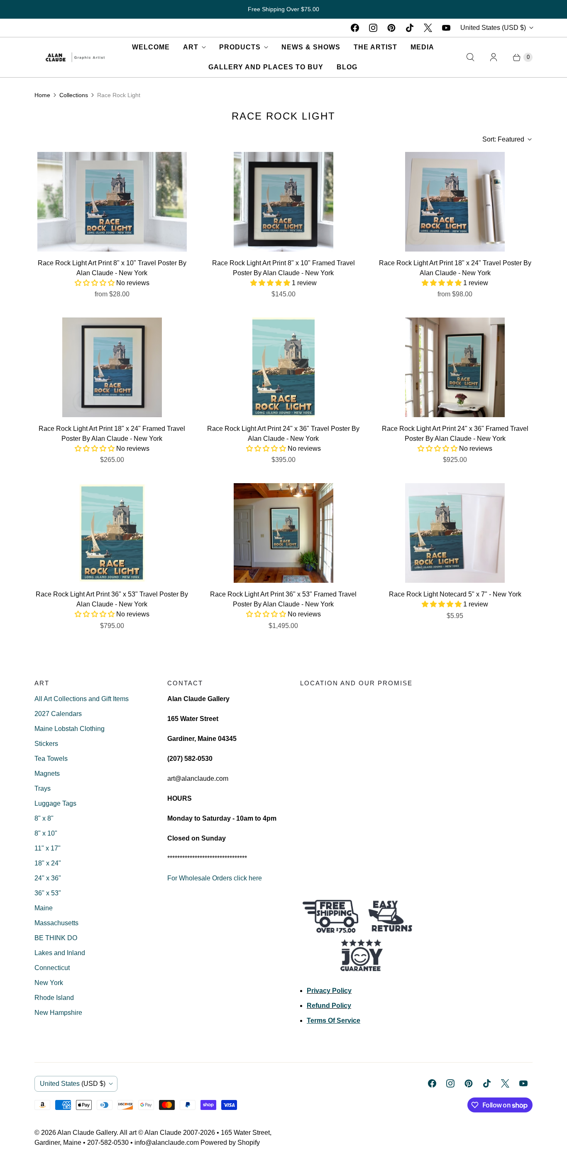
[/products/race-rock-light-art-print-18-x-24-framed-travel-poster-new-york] (112, 367)
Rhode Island (54, 997)
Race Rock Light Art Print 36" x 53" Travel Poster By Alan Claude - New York (112, 599)
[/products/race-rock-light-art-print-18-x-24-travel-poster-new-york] (455, 202)
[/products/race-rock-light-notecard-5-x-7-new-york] (455, 533)
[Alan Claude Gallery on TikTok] (410, 28)
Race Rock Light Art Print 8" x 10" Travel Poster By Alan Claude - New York (112, 267)
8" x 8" (44, 818)
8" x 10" (45, 833)
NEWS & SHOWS (310, 47)
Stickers (46, 743)
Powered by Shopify (230, 1142)
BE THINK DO (55, 937)
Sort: (503, 139)
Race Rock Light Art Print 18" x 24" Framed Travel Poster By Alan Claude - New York (112, 433)
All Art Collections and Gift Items (81, 698)
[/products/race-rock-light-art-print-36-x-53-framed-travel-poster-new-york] (283, 533)
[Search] (470, 57)
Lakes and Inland (59, 952)
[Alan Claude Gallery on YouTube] (446, 28)
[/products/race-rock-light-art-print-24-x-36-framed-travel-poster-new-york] (455, 367)
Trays (42, 788)
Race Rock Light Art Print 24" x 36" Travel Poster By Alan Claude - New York (283, 433)
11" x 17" (47, 848)
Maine (43, 908)
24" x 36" (47, 878)
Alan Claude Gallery (87, 1132)
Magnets (47, 773)
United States (493, 27)
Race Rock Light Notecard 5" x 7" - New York (455, 594)
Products (240, 47)
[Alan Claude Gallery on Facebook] (355, 28)
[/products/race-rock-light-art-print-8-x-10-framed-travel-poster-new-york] (283, 202)
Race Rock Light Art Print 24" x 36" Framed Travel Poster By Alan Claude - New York (455, 433)
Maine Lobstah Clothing (69, 728)
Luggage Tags (55, 803)
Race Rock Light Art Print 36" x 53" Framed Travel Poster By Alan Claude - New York (283, 599)
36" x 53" (47, 893)
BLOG (347, 67)
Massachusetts (56, 922)
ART (190, 47)
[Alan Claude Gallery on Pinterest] (391, 28)
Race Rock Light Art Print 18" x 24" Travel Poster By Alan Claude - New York (455, 267)
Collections (73, 95)
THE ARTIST (375, 47)
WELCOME (151, 47)
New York (48, 982)
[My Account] (493, 57)
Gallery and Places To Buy (265, 67)
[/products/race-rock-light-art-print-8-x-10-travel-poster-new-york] (112, 202)
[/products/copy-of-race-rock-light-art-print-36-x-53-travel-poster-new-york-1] (112, 533)
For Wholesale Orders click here (214, 878)
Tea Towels (51, 758)
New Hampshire (58, 1012)
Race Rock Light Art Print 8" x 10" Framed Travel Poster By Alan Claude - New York (283, 267)
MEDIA (422, 47)
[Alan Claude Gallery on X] (428, 28)
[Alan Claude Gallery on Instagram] (373, 28)
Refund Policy (329, 1005)
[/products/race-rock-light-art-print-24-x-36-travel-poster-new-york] (283, 367)
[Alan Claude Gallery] (75, 57)
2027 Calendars (58, 713)
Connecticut (52, 967)
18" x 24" (47, 863)
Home (42, 95)
